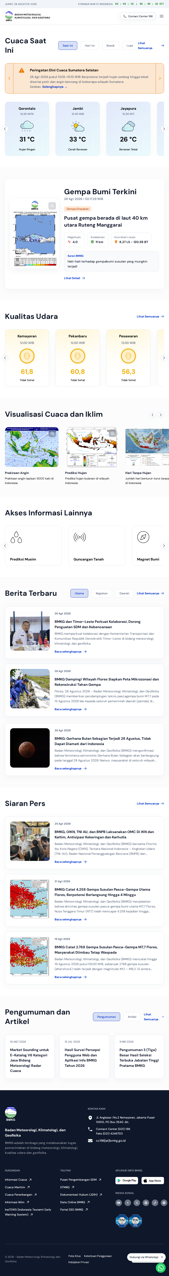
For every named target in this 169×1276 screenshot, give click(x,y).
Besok (111, 45)
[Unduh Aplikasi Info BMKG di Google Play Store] (126, 1180)
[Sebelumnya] (5, 129)
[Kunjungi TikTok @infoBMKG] (155, 1203)
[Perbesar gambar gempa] (52, 206)
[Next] (160, 78)
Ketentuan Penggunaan (98, 1256)
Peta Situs (74, 1256)
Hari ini (90, 45)
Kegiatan (102, 593)
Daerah (124, 593)
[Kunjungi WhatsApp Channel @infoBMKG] (164, 1203)
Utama (79, 593)
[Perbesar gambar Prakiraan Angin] (52, 433)
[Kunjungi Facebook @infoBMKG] (127, 1203)
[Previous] (9, 78)
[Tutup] (162, 1256)
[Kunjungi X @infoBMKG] (137, 1203)
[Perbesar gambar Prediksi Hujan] (112, 433)
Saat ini (68, 45)
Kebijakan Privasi (78, 1262)
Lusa (130, 45)
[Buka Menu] (161, 16)
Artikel (132, 1017)
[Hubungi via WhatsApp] (161, 1268)
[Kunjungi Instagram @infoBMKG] (146, 1203)
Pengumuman (106, 1017)
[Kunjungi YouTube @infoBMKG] (118, 1203)
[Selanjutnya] (164, 129)
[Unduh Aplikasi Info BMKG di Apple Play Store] (152, 1180)
